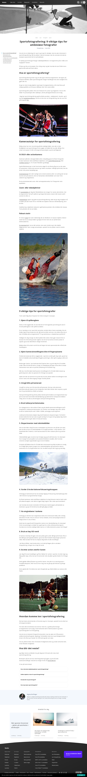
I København (17, 765)
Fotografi (45, 37)
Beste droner (27, 757)
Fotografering (40, 48)
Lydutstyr (7, 765)
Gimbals (6, 762)
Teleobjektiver (23, 199)
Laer (40, 37)
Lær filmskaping (55, 754)
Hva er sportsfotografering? (9, 53)
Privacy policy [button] (49, 775)
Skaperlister (55, 762)
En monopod (23, 225)
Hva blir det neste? (7, 62)
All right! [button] (81, 775)
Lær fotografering (56, 757)
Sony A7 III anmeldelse (40, 765)
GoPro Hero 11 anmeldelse (41, 762)
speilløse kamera (24, 163)
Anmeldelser (34, 2)
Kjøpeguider (27, 2)
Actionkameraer (23, 174)
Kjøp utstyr (12, 2)
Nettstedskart (38, 772)
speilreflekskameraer (54, 161)
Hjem (37, 37)
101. (28, 100)
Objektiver (7, 757)
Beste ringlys (27, 762)
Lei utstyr (20, 2)
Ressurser (54, 751)
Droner (6, 759)
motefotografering (29, 98)
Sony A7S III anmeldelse (40, 754)
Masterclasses (55, 765)
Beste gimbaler (27, 759)
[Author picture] (22, 697)
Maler (53, 759)
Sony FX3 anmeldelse (40, 757)
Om (28, 772)
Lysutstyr (7, 768)
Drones (16, 759)
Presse (31, 772)
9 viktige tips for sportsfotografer (10, 57)
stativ (26, 218)
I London (16, 762)
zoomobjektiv (25, 192)
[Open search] (78, 2)
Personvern (22, 772)
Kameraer (7, 754)
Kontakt (44, 772)
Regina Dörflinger (32, 694)
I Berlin (16, 768)
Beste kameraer (27, 754)
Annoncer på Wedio (52, 772)
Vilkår (17, 772)
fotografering (52, 660)
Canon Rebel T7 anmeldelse (41, 768)
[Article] (20, 715)
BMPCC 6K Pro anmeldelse (41, 759)
